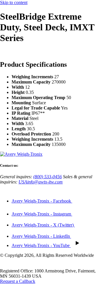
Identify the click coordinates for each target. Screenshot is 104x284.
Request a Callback (17, 281)
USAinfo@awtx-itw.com (40, 181)
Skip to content (13, 2)
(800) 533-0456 (47, 176)
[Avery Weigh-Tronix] (21, 154)
